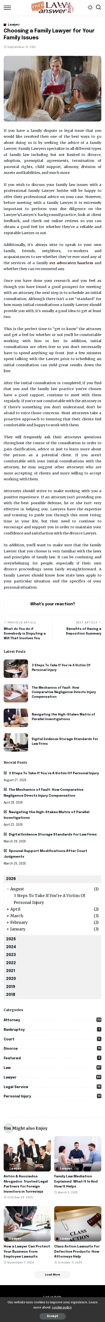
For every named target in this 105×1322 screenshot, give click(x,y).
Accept (52, 1316)
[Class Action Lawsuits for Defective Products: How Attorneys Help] (77, 1224)
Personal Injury (17, 1096)
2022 (11, 963)
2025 (11, 939)
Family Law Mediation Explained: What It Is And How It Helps (76, 1181)
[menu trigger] (8, 7)
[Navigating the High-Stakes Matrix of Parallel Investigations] (16, 718)
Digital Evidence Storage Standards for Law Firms (53, 834)
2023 (11, 955)
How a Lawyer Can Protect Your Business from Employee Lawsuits (27, 1251)
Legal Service (16, 1087)
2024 (11, 947)
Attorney (12, 1020)
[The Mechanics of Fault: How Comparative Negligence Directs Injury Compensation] (16, 693)
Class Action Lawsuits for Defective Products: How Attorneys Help (77, 1251)
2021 (10, 971)
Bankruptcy (14, 1030)
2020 (11, 979)
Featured (12, 1058)
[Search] (98, 7)
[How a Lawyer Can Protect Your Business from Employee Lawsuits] (27, 1224)
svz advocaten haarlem (71, 263)
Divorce (11, 1048)
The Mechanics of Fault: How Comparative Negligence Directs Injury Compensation (64, 692)
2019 (10, 987)
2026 (11, 879)
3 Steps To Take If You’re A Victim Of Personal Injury (54, 773)
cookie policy (62, 1307)
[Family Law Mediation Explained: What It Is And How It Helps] (77, 1154)
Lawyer (14, 24)
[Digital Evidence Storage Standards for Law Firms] (16, 742)
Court (9, 1039)
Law (7, 1068)
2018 (10, 995)
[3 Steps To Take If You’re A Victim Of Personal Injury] (16, 668)
